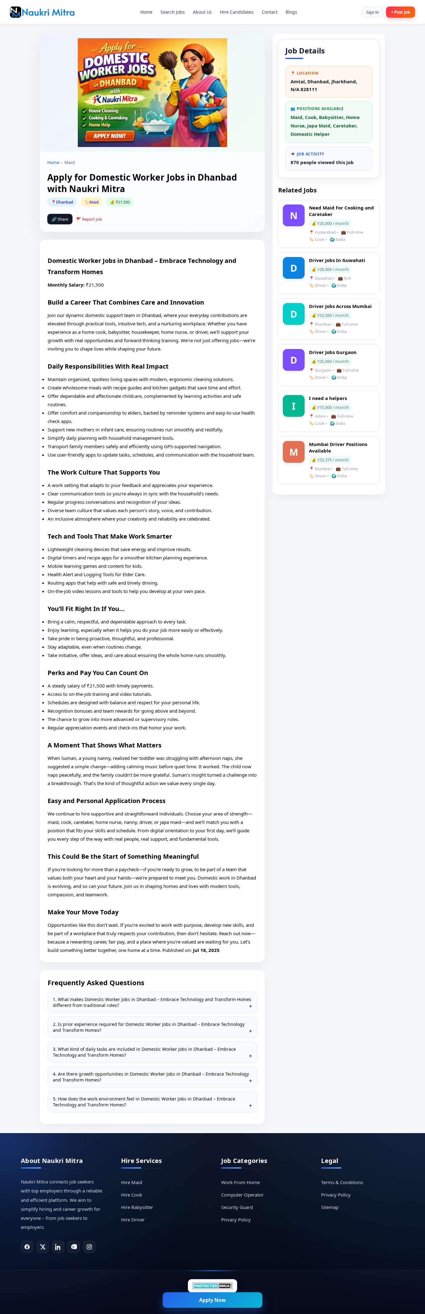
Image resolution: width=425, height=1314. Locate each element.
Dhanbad (64, 202)
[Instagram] (89, 1247)
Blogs (291, 12)
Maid (94, 202)
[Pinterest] (74, 1247)
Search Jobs (173, 12)
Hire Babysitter (137, 1207)
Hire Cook (131, 1195)
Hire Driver (133, 1219)
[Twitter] (42, 1247)
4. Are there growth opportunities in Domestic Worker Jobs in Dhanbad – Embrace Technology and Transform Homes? (151, 1077)
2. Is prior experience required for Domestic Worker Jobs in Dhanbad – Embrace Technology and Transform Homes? (149, 1027)
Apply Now (212, 1300)
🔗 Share (60, 219)
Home (146, 12)
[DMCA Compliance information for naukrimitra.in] (212, 1286)
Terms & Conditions (342, 1182)
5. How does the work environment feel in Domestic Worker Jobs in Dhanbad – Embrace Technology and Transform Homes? (144, 1102)
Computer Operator (242, 1195)
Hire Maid (131, 1182)
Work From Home (240, 1182)
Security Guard (237, 1207)
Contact (270, 12)
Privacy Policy (236, 1219)
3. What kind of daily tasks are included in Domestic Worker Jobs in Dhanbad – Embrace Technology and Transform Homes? (144, 1052)
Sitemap (330, 1207)
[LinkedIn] (58, 1247)
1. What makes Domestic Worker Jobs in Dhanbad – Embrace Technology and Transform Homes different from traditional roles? (152, 1002)
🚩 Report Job (89, 219)
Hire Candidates (237, 12)
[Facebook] (27, 1247)
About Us (202, 12)
